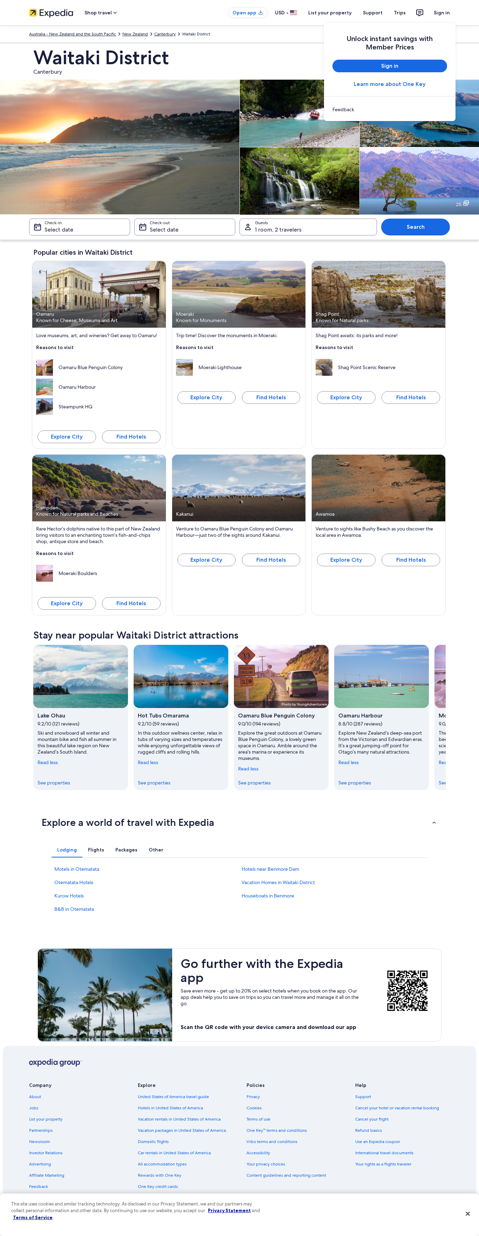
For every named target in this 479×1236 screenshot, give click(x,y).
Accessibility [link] (258, 1153)
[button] (239, 822)
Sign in (442, 12)
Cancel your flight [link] (372, 1119)
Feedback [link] (38, 1186)
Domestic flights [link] (153, 1141)
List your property (330, 12)
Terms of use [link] (258, 1119)
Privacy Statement (229, 1210)
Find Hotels (131, 436)
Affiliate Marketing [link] (46, 1175)
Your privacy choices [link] (266, 1164)
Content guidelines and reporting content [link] (286, 1175)
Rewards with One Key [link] (159, 1175)
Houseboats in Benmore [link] (268, 896)
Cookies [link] (254, 1108)
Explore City (67, 436)
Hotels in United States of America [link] (170, 1108)
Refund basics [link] (368, 1130)
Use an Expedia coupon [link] (377, 1141)
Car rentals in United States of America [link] (174, 1153)
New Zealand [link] (135, 34)
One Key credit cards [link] (158, 1186)
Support (373, 12)
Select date (59, 229)
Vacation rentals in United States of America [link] (179, 1119)
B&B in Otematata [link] (74, 909)
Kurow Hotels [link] (69, 896)
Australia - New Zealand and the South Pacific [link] (72, 34)
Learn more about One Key (390, 84)
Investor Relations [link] (45, 1153)
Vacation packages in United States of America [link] (182, 1130)
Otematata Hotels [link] (73, 882)
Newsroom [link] (39, 1141)
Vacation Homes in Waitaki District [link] (278, 882)
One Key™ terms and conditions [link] (277, 1130)
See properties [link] (54, 783)
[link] (390, 109)
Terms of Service (33, 1217)
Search (416, 226)
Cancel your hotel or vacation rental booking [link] (397, 1108)
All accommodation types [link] (162, 1164)
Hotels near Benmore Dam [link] (270, 869)
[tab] (67, 849)
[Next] (445, 717)
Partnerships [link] (41, 1130)
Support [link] (363, 1097)
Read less (48, 762)
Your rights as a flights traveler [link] (383, 1164)
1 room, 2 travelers (278, 229)
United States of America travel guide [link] (173, 1097)
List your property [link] (45, 1119)
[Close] (467, 1214)
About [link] (35, 1097)
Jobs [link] (33, 1108)
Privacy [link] (253, 1097)
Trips (400, 12)
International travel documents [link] (384, 1153)
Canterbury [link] (165, 34)
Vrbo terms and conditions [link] (272, 1141)
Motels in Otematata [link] (76, 869)
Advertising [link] (40, 1164)
